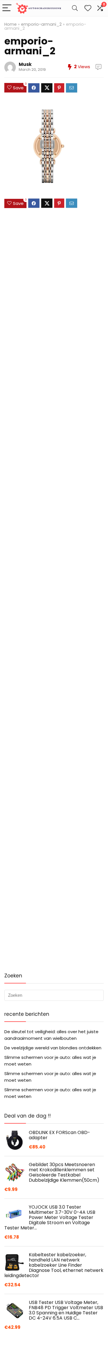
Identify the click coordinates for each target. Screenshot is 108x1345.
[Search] (75, 8)
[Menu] (7, 8)
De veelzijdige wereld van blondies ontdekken (52, 1048)
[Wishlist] (87, 8)
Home (10, 24)
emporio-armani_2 (41, 24)
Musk (25, 64)
